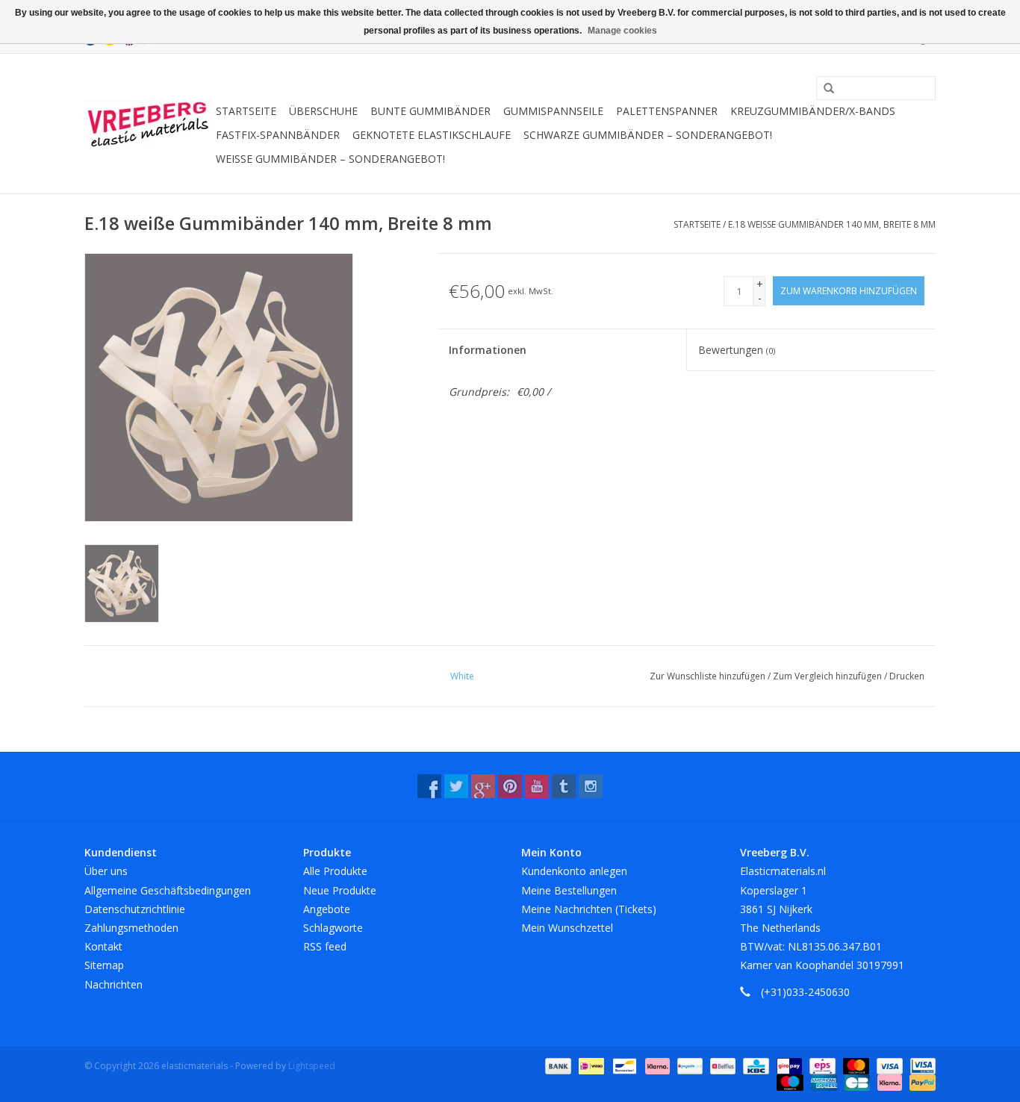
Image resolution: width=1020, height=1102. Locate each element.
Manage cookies (622, 30)
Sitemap (104, 965)
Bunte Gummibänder (430, 111)
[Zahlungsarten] (556, 1065)
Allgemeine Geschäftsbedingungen (167, 890)
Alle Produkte (335, 871)
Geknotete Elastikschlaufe (431, 135)
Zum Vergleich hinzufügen (828, 676)
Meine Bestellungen (569, 890)
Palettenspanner (667, 111)
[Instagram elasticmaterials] (591, 786)
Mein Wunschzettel (567, 928)
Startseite (246, 111)
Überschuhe (323, 111)
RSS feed (324, 946)
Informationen (487, 350)
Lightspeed (311, 1065)
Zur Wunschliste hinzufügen (709, 676)
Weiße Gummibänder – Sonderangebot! (330, 159)
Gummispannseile (553, 111)
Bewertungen (736, 350)
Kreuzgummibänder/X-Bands (812, 111)
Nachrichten (113, 984)
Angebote (326, 909)
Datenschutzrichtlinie (134, 909)
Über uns (106, 871)
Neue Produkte (339, 890)
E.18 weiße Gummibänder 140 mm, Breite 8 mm (832, 224)
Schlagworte (333, 928)
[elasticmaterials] (147, 124)
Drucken (906, 676)
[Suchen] (823, 89)
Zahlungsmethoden (131, 928)
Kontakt (103, 946)
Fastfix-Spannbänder (278, 135)
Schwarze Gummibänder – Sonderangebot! (647, 135)
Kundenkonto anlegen (574, 871)
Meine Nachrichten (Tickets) (588, 909)
